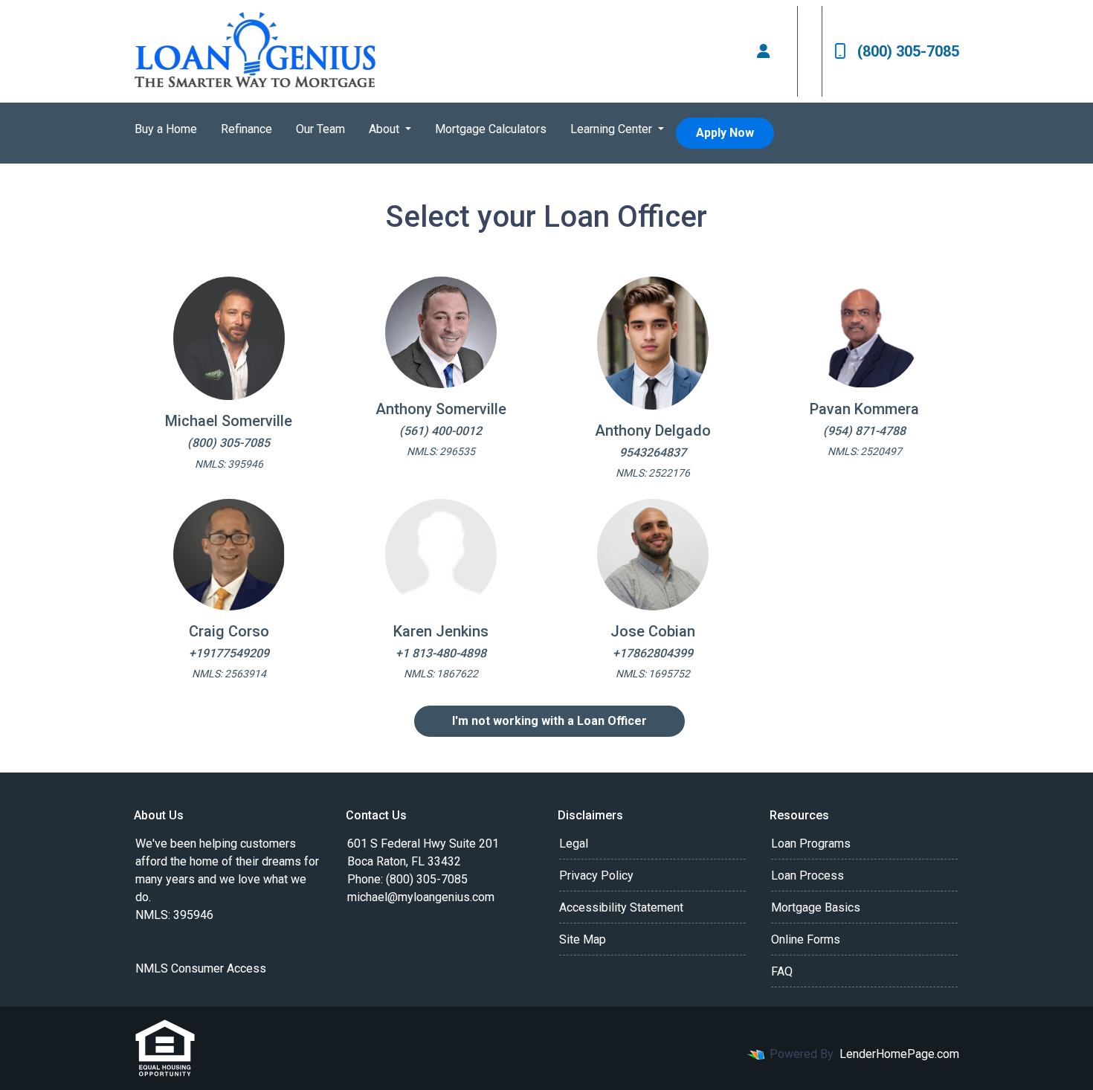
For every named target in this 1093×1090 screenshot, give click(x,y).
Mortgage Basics (815, 907)
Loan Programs (811, 843)
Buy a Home (166, 129)
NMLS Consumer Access (200, 968)
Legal (573, 843)
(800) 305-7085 (908, 51)
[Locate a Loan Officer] (763, 51)
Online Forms (805, 939)
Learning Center (612, 129)
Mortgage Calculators (490, 129)
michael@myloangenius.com (420, 897)
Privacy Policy (596, 875)
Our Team (320, 129)
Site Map (582, 939)
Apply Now (725, 133)
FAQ (782, 971)
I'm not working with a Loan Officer (549, 721)
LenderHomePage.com (899, 1054)
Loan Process (807, 875)
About (385, 129)
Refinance (246, 129)
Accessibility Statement (621, 907)
